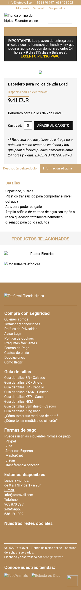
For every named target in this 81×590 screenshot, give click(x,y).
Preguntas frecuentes (20, 343)
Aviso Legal (13, 334)
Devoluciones (14, 357)
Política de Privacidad (20, 329)
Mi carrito (39, 8)
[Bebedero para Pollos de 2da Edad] (40, 72)
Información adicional (58, 168)
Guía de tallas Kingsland (22, 411)
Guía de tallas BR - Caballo (24, 387)
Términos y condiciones (22, 324)
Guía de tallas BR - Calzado (24, 378)
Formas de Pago (16, 348)
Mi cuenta (23, 8)
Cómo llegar (13, 362)
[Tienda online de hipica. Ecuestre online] (23, 21)
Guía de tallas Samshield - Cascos (30, 406)
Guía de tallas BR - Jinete (23, 382)
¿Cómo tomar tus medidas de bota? (31, 416)
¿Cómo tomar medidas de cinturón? (31, 421)
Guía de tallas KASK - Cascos (26, 392)
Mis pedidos (57, 8)
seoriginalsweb (53, 557)
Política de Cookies (19, 338)
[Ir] (73, 20)
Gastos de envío (16, 353)
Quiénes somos (16, 319)
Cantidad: (15, 125)
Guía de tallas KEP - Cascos (25, 397)
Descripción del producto (20, 168)
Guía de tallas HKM (18, 401)
